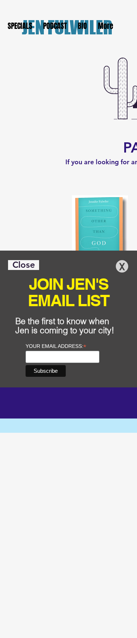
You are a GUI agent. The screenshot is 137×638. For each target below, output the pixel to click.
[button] (23, 265)
